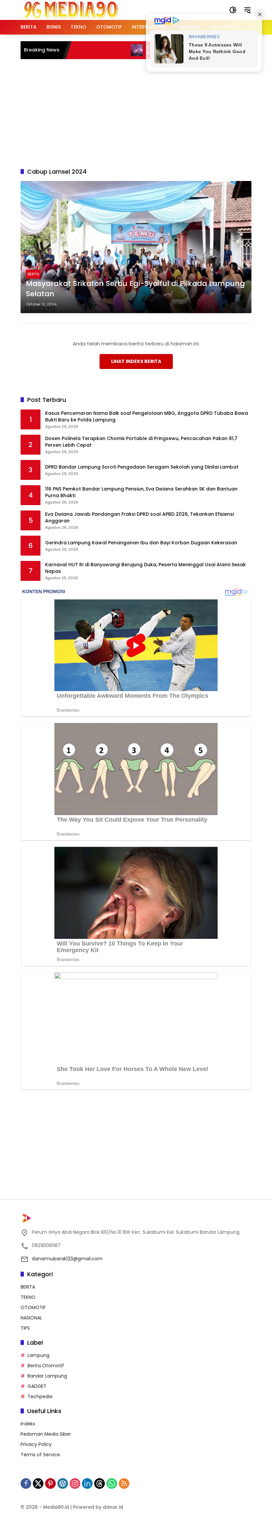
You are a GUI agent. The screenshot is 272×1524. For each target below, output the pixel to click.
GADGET (37, 1386)
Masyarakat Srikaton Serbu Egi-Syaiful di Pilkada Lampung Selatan (135, 289)
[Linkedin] (87, 1483)
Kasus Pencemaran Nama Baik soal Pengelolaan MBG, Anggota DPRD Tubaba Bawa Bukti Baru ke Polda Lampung (146, 416)
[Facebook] (26, 1483)
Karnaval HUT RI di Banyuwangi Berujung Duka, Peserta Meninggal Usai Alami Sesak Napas (145, 568)
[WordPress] (62, 1483)
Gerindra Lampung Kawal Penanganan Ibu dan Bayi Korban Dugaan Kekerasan (141, 543)
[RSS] (124, 1483)
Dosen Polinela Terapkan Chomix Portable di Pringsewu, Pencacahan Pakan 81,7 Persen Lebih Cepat (141, 441)
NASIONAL (31, 1317)
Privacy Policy (36, 1444)
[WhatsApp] (111, 1483)
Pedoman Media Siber (46, 1434)
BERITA (33, 274)
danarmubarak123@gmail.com (67, 1258)
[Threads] (99, 1483)
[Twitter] (38, 1483)
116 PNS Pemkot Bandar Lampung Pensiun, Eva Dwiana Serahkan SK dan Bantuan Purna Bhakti (141, 492)
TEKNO (28, 1297)
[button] (233, 10)
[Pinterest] (50, 1483)
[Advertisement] (146, 112)
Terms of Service (40, 1454)
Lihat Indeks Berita (136, 361)
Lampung (38, 1355)
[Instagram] (75, 1483)
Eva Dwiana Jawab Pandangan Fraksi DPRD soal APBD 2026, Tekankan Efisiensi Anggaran (139, 517)
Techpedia (40, 1396)
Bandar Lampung (47, 1376)
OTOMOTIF (33, 1307)
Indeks (28, 1423)
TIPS (25, 1328)
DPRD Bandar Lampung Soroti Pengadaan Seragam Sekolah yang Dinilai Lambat (141, 467)
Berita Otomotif (46, 1365)
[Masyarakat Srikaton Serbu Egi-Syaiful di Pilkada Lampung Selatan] (136, 247)
